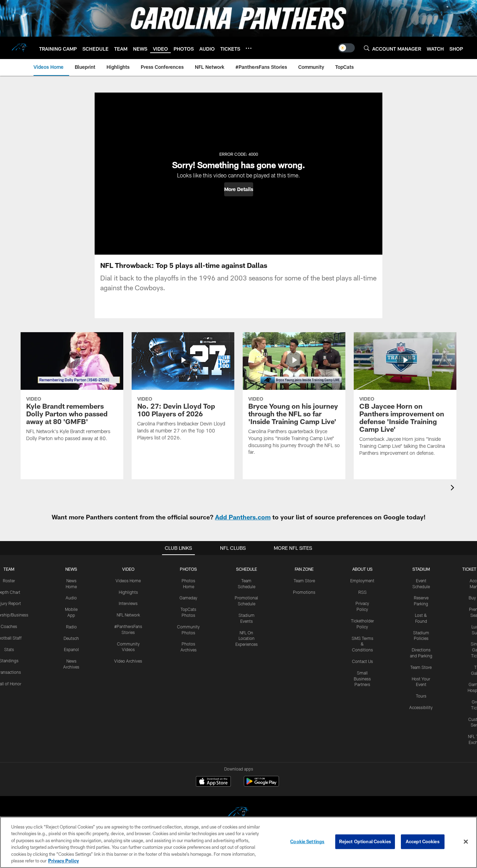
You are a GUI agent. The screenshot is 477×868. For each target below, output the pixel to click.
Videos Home (128, 580)
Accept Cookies (423, 841)
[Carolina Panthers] (238, 814)
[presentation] (453, 488)
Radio (71, 626)
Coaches (9, 626)
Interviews (128, 603)
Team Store (304, 580)
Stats (9, 649)
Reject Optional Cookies (365, 841)
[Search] (366, 48)
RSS (362, 592)
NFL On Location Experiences (246, 638)
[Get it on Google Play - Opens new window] (261, 784)
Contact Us (362, 661)
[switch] (346, 47)
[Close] (466, 841)
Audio (71, 597)
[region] (238, 842)
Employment (362, 580)
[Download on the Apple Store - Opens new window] (213, 782)
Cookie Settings (307, 841)
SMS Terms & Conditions (362, 644)
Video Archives (128, 660)
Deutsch (71, 638)
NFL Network (128, 614)
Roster (9, 580)
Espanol (71, 649)
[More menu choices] (248, 48)
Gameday (188, 597)
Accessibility (421, 707)
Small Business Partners (362, 678)
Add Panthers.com (243, 517)
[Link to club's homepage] (19, 47)
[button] (238, 189)
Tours (421, 695)
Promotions (304, 592)
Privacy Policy (63, 860)
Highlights (128, 592)
